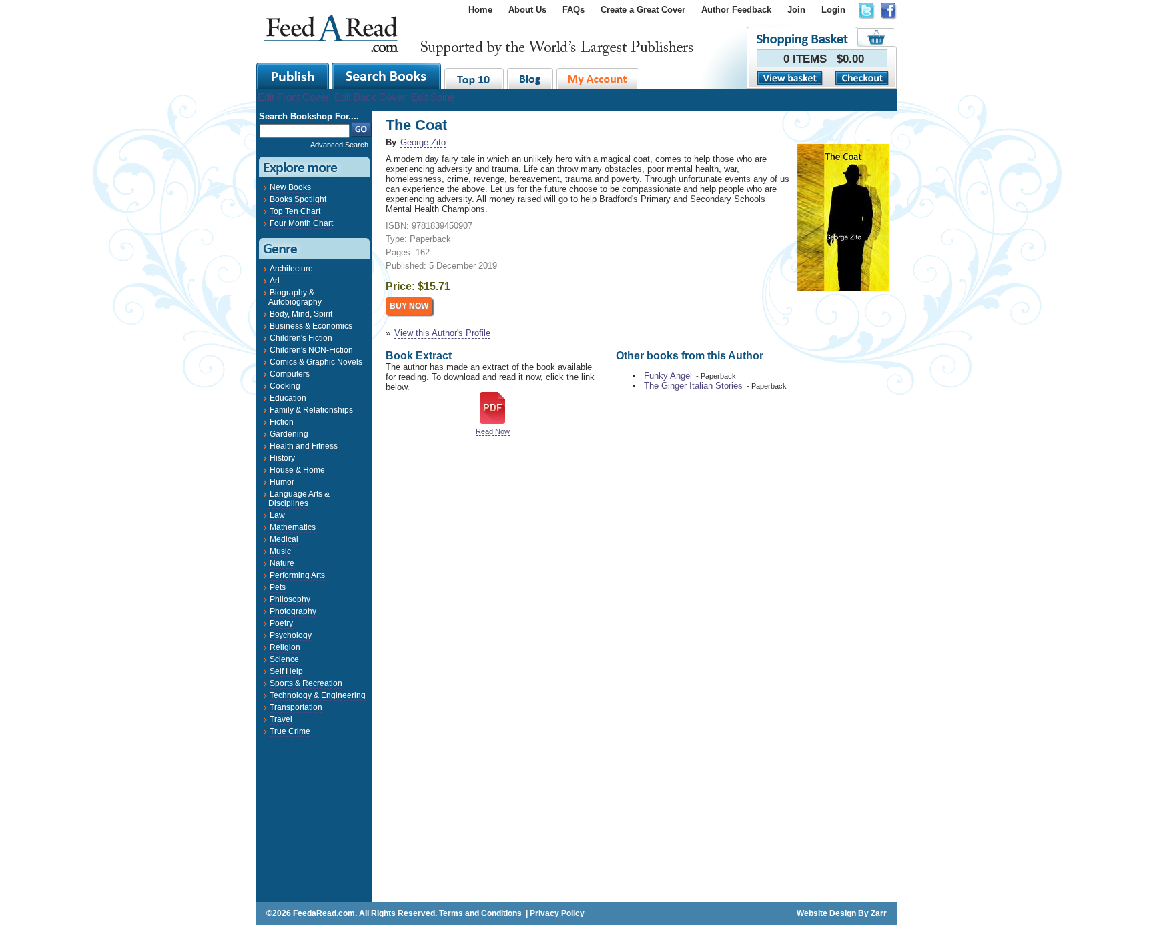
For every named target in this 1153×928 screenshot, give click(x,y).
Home (480, 10)
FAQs (573, 10)
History (282, 458)
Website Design (826, 913)
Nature (282, 563)
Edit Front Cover (293, 97)
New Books (290, 187)
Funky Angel (668, 376)
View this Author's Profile (442, 333)
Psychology (291, 635)
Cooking (285, 386)
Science (284, 659)
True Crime (290, 731)
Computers (290, 374)
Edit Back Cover (370, 97)
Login (833, 10)
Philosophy (290, 599)
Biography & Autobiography (295, 297)
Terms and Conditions (480, 913)
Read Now (493, 431)
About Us (527, 10)
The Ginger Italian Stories (693, 386)
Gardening (289, 434)
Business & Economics (311, 326)
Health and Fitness (304, 446)
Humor (282, 482)
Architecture (291, 268)
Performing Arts (297, 575)
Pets (278, 587)
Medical (284, 539)
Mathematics (293, 527)
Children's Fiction (301, 338)
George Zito (423, 142)
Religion (285, 647)
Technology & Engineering (318, 695)
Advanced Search (339, 145)
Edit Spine (433, 97)
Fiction (282, 422)
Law (277, 515)
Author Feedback (736, 10)
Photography (293, 611)
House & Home (297, 470)
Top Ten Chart (295, 211)
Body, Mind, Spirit (301, 314)
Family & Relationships (311, 410)
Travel (281, 719)
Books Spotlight (298, 199)
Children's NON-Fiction (311, 350)
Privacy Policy (557, 913)
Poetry (281, 623)
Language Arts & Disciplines (299, 498)
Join (796, 10)
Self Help (286, 671)
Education (288, 398)
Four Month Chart (301, 223)
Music (280, 551)
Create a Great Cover (643, 10)
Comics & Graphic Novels (316, 362)
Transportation (296, 707)
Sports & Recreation (306, 683)
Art (275, 280)
